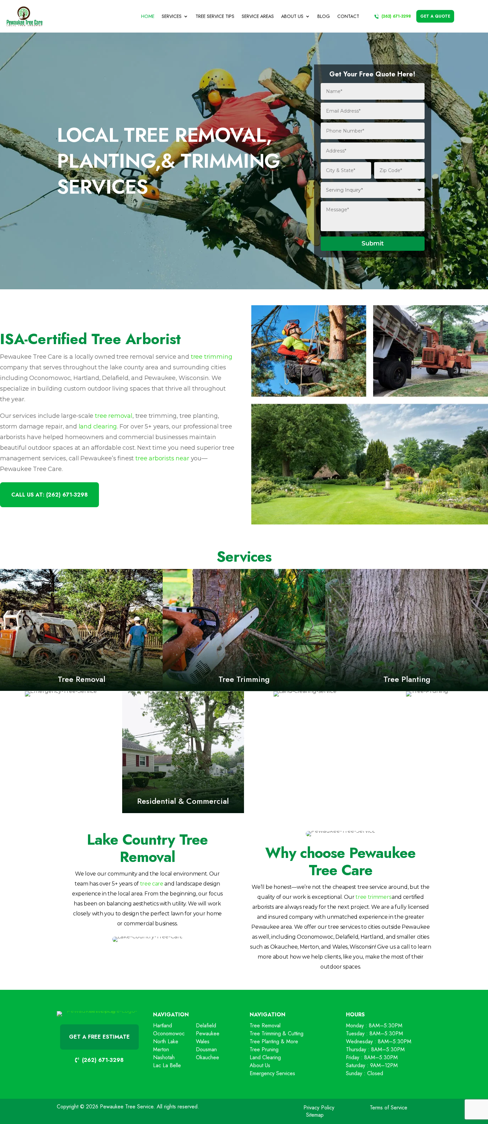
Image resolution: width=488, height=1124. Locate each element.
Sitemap (315, 1115)
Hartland (162, 1025)
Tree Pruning (264, 1049)
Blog (323, 16)
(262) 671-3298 (396, 16)
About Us (292, 16)
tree (145, 884)
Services (172, 16)
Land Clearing (265, 1057)
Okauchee (207, 1057)
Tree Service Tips (215, 16)
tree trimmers (373, 897)
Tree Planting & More (274, 1041)
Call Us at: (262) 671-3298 (49, 495)
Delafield (206, 1025)
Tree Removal (265, 1025)
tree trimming (211, 356)
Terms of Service (388, 1107)
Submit (373, 243)
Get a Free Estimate (99, 1037)
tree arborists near (162, 458)
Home (147, 16)
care (157, 884)
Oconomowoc (169, 1033)
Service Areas (258, 16)
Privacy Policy (318, 1107)
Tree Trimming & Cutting (276, 1033)
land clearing (98, 426)
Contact (348, 16)
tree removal (113, 416)
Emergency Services (272, 1073)
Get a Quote (435, 16)
